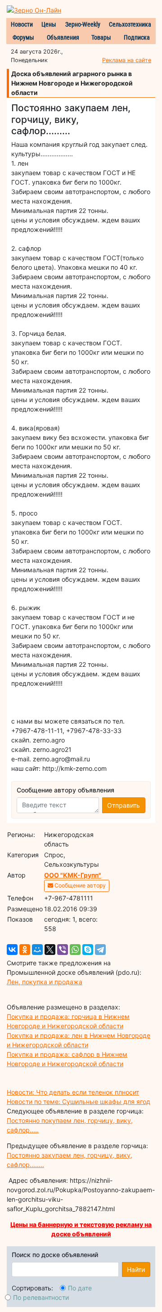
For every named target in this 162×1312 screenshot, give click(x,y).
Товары (101, 37)
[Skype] (87, 949)
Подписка (137, 37)
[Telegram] (100, 949)
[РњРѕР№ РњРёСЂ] (37, 949)
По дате (80, 1288)
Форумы (23, 37)
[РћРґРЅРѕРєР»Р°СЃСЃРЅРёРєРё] (24, 949)
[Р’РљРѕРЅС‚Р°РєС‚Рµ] (12, 949)
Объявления (63, 37)
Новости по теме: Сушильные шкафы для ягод (78, 1101)
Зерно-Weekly (82, 24)
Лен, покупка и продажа (44, 982)
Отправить (123, 805)
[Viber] (62, 949)
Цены (48, 24)
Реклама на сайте (126, 60)
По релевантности (41, 1297)
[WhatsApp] (75, 949)
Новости (22, 24)
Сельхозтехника (130, 24)
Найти (136, 1269)
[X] (50, 949)
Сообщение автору (79, 885)
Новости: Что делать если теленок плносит (73, 1092)
